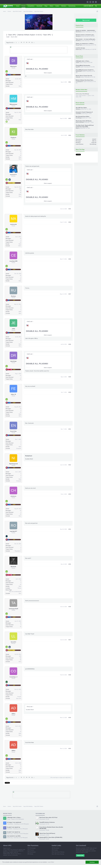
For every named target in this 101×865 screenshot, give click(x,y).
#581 (69, 82)
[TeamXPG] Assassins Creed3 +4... (85, 69)
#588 (69, 344)
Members (63, 6)
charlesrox (13, 496)
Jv (4, 818)
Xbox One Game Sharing (58, 852)
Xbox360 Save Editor (81, 107)
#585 (69, 222)
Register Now (80, 855)
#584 (69, 208)
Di (13, 61)
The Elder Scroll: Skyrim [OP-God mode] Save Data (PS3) (85, 126)
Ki (13, 132)
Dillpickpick (13, 66)
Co (13, 671)
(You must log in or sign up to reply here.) (60, 777)
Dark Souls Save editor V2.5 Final (48, 817)
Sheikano (78, 109)
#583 (69, 135)
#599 (69, 717)
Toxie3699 (78, 113)
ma (13, 219)
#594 (69, 529)
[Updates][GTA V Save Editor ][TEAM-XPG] (50, 837)
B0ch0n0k (13, 566)
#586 (69, 259)
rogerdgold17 (13, 531)
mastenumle (13, 224)
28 (26, 42)
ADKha (13, 713)
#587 (69, 294)
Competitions (31, 6)
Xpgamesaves (6, 848)
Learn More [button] (51, 862)
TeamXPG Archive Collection (47, 822)
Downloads (39, 6)
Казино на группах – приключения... (86, 30)
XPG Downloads (31, 852)
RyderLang (78, 49)
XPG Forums (30, 850)
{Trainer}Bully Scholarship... (83, 65)
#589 (69, 376)
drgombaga (13, 361)
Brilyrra (77, 128)
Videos (51, 6)
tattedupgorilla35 (13, 608)
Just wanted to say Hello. (14, 836)
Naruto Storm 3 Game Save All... (84, 75)
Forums (23, 6)
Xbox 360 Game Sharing (58, 854)
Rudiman (13, 296)
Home (17, 6)
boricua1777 (13, 174)
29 (29, 42)
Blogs (46, 6)
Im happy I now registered (14, 822)
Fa (4, 823)
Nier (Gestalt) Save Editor (82, 116)
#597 (69, 639)
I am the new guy (80, 48)
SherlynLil (78, 36)
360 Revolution (55, 848)
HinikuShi (78, 77)
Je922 (13, 328)
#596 (69, 606)
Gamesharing (71, 6)
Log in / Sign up (88, 6)
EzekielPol (9, 828)
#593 (69, 494)
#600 (69, 748)
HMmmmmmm (13, 104)
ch (13, 490)
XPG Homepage (31, 848)
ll (13, 636)
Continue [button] (92, 862)
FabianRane (10, 824)
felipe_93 (13, 394)
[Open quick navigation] (97, 11)
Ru (13, 290)
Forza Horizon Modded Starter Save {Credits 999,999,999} (51, 827)
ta (13, 603)
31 (32, 42)
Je (13, 323)
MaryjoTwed (79, 45)
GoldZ (7, 36)
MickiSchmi (78, 31)
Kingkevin (13, 137)
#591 (69, 429)
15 (20, 379)
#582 (69, 118)
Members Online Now (81, 89)
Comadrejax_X (13, 677)
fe (13, 389)
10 (20, 155)
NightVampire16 (13, 463)
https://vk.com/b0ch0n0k (15, 591)
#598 (69, 674)
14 (20, 238)
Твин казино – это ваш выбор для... (86, 39)
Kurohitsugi (78, 117)
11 (20, 151)
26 (21, 42)
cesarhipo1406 (13, 261)
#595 (69, 564)
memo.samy (79, 93)
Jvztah (77, 62)
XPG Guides (55, 850)
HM (13, 99)
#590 (69, 392)
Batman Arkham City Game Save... (85, 80)
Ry (4, 832)
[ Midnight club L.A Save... (83, 61)
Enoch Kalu (13, 431)
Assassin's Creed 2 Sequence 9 (84, 112)
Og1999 (78, 66)
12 (20, 408)
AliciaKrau (78, 40)
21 (20, 375)
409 (20, 656)
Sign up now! (86, 20)
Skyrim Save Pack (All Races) (83, 120)
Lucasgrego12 (79, 81)
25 (20, 192)
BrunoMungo (86, 93)
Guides (57, 6)
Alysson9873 (79, 71)
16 (20, 275)
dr (13, 355)
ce (13, 255)
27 (24, 42)
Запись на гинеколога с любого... (85, 43)
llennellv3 (13, 642)
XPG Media (30, 854)
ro (13, 525)
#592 (69, 464)
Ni (13, 458)
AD (13, 708)
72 (20, 580)
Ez (4, 827)
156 (20, 188)
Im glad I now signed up (13, 827)
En (13, 425)
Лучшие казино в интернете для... (85, 34)
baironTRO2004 (80, 122)
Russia (19, 588)
